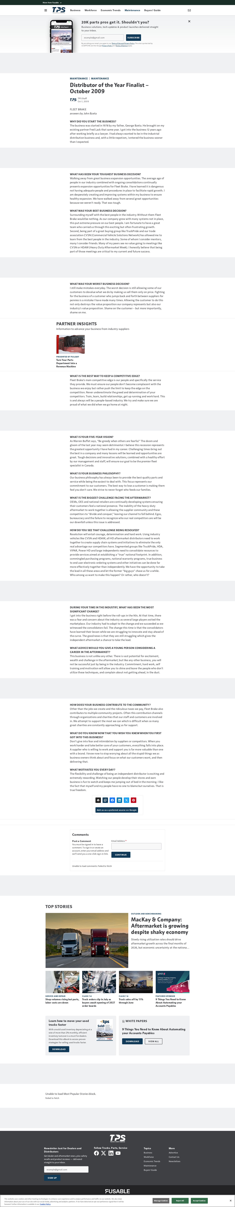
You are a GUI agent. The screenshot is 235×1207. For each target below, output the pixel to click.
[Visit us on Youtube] (118, 1152)
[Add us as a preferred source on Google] (105, 800)
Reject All (180, 1201)
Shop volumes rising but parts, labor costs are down (62, 1001)
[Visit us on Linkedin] (111, 1152)
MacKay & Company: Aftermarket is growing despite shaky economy (159, 925)
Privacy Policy (107, 46)
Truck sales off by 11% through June (131, 1001)
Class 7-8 (87, 996)
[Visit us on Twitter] (103, 1152)
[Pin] (133, 800)
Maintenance (79, 78)
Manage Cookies (161, 1201)
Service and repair (55, 996)
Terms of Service (122, 46)
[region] (117, 1201)
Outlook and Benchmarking (146, 914)
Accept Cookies (199, 1201)
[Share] (112, 800)
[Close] (231, 1201)
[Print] (98, 800)
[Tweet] (126, 800)
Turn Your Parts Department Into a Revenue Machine (66, 363)
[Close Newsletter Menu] (189, 21)
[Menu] (45, 10)
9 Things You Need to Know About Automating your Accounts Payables (171, 1002)
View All (153, 1041)
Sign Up (52, 1177)
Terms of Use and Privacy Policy (123, 43)
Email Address (119, 841)
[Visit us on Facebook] (96, 1152)
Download (59, 1049)
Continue (121, 854)
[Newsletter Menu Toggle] (189, 10)
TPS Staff (82, 98)
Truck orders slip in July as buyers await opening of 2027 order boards (98, 1002)
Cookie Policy (45, 1204)
